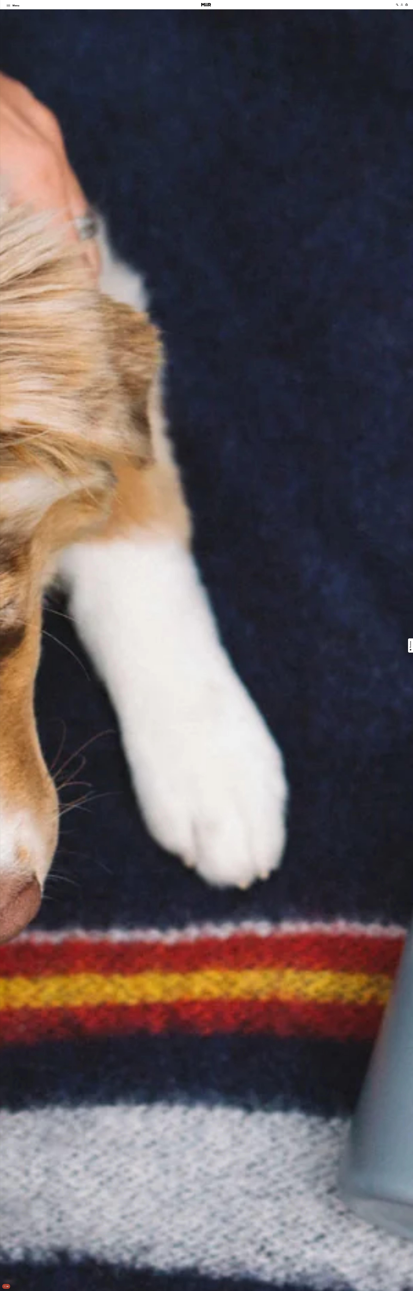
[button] (397, 4)
